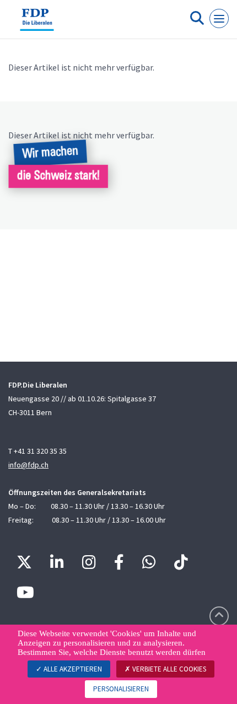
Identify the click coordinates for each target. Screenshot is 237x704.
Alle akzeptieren (72, 669)
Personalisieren (121, 689)
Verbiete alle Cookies (168, 669)
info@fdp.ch (28, 465)
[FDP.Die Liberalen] (37, 24)
